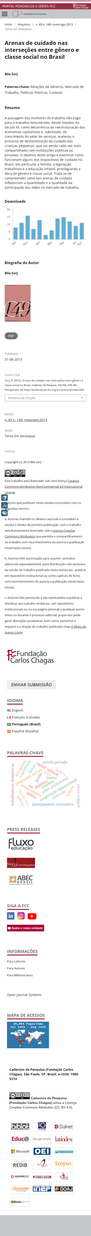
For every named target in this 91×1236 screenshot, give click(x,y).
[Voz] (4, 505)
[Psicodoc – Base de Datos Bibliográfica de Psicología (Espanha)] (64, 1152)
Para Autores (16, 968)
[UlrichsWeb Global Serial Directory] (20, 1177)
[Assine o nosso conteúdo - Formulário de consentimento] (25, 930)
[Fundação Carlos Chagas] (30, 663)
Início (8, 24)
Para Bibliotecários (20, 975)
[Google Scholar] (42, 1139)
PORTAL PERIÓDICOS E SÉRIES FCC (29, 6)
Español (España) (25, 731)
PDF (11, 336)
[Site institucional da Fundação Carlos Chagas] (81, 6)
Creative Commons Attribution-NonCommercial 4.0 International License (43, 486)
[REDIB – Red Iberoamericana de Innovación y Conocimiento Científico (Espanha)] (20, 1164)
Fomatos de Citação (21, 398)
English (17, 710)
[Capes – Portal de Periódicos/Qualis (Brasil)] (42, 1177)
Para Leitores (16, 961)
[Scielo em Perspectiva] (21, 867)
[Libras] (4, 497)
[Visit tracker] (28, 1047)
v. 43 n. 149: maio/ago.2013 (54, 24)
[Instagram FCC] (21, 918)
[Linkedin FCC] (10, 918)
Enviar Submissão (31, 684)
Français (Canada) (26, 717)
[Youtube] (15, 918)
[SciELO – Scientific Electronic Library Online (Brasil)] (42, 1164)
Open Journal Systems (24, 995)
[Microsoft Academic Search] (20, 1151)
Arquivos (24, 24)
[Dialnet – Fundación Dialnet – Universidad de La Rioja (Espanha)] (64, 1127)
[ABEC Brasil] (21, 885)
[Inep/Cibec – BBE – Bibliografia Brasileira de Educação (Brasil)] (42, 1189)
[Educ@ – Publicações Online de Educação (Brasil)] (20, 1139)
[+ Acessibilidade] (4, 513)
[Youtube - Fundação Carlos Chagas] (32, 918)
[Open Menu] (4, 14)
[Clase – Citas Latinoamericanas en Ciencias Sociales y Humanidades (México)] (64, 1177)
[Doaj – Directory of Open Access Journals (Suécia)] (64, 1189)
